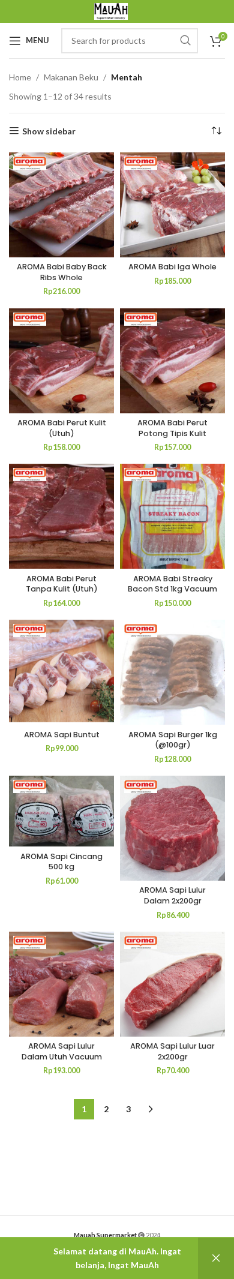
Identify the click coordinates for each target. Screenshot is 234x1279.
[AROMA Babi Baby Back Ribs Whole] (61, 204)
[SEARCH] (185, 40)
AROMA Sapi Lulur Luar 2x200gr (172, 1051)
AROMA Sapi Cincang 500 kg (61, 861)
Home (20, 77)
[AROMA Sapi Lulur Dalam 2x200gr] (172, 828)
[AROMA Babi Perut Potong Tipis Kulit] (172, 360)
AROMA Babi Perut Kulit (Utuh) (61, 428)
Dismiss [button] (216, 1258)
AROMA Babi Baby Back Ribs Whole (62, 272)
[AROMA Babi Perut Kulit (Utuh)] (61, 360)
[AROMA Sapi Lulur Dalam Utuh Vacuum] (61, 984)
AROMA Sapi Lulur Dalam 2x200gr (172, 895)
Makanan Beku (71, 77)
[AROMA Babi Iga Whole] (172, 204)
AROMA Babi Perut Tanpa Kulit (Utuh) (62, 584)
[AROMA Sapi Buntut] (61, 672)
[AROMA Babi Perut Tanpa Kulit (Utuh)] (61, 516)
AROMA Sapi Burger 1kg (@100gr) (172, 739)
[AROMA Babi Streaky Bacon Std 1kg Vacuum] (172, 516)
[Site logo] (111, 10)
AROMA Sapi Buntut (62, 734)
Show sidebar (49, 131)
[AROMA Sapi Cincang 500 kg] (61, 811)
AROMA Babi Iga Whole (172, 267)
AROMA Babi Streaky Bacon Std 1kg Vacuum (172, 584)
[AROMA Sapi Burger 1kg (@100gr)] (172, 672)
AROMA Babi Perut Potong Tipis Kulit (172, 428)
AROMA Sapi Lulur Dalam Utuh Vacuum (62, 1051)
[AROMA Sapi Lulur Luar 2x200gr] (172, 984)
